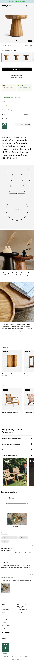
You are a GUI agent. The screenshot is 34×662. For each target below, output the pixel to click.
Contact (19, 614)
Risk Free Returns (21, 604)
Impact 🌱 (4, 105)
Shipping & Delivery (22, 607)
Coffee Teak (26, 57)
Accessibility (18, 659)
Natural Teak (6, 57)
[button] (17, 503)
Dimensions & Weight (7, 110)
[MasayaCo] (8, 6)
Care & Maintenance (22, 609)
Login (3, 614)
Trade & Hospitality (7, 635)
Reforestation (5, 609)
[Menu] (30, 6)
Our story (4, 607)
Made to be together (7, 118)
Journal (4, 612)
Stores (3, 604)
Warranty (19, 612)
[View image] (15, 472)
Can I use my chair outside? (10, 450)
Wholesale (4, 638)
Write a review (17, 526)
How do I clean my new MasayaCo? (13, 438)
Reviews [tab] (4, 533)
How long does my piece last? (11, 444)
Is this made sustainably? (9, 455)
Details (3, 101)
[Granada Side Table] (12, 361)
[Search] (23, 6)
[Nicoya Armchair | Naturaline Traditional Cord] (12, 399)
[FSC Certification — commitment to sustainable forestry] (9, 146)
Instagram (4, 628)
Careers (4, 622)
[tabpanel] (17, 564)
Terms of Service (19, 657)
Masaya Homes (6, 625)
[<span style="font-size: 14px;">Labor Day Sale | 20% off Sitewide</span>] (17, 1)
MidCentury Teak (16, 57)
